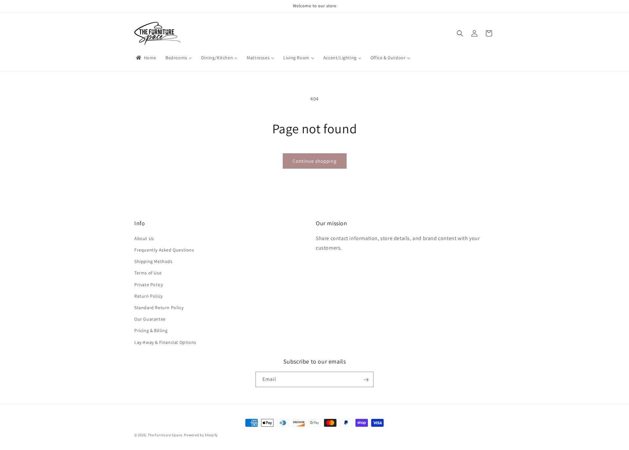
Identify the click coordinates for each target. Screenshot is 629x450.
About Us (144, 238)
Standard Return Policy (158, 307)
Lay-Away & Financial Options (165, 342)
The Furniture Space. (165, 435)
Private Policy (148, 284)
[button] (460, 33)
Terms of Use (148, 273)
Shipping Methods (153, 261)
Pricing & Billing (150, 330)
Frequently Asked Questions (164, 250)
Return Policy (148, 296)
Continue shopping (315, 161)
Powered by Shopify (201, 435)
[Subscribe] (366, 379)
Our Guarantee (150, 319)
